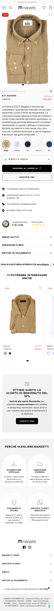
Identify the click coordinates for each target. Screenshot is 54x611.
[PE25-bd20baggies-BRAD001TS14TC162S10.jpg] (27, 49)
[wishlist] (50, 15)
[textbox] (27, 159)
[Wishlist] (44, 8)
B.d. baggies (9, 95)
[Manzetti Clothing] (27, 7)
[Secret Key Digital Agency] (44, 589)
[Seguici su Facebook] (24, 547)
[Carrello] (51, 8)
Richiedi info (51, 91)
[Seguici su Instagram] (29, 547)
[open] (5, 8)
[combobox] (27, 159)
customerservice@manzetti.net (37, 606)
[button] (23, 84)
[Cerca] (12, 8)
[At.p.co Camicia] (22, 314)
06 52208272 (13, 606)
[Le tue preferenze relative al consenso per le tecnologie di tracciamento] (49, 606)
